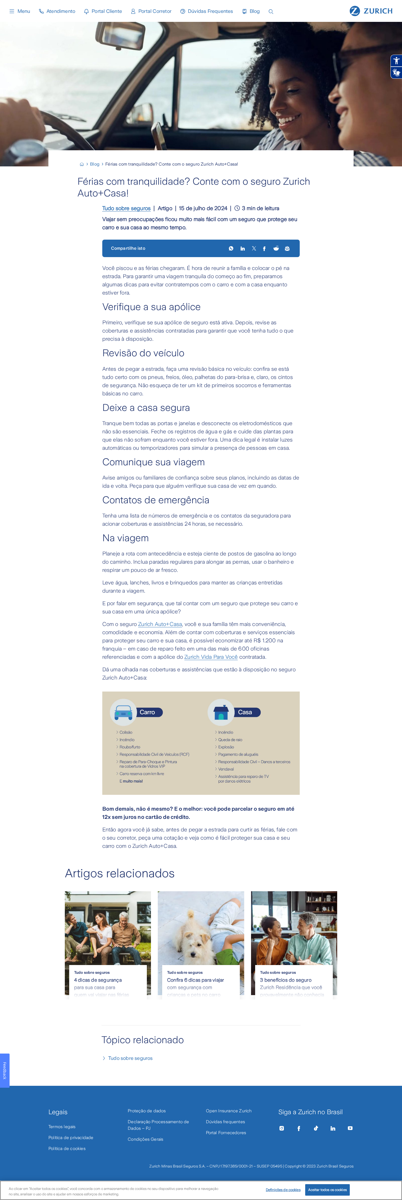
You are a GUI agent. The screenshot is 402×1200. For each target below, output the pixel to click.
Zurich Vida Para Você (211, 657)
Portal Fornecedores (226, 1132)
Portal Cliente (107, 11)
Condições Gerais (145, 1139)
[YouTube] (350, 1128)
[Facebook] (299, 1128)
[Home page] (371, 10)
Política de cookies (67, 1148)
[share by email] (287, 248)
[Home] (84, 164)
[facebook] (264, 248)
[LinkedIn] (243, 248)
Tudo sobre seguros (126, 208)
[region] (201, 1190)
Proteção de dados (147, 1110)
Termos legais (62, 1126)
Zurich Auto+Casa (160, 624)
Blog (255, 11)
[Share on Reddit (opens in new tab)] (276, 248)
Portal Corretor (154, 11)
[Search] (271, 11)
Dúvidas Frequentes (210, 11)
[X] (254, 248)
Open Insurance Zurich (229, 1110)
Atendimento (60, 11)
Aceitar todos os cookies (327, 1190)
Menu (24, 11)
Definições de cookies (283, 1190)
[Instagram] (281, 1128)
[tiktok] (316, 1128)
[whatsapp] (231, 248)
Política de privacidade (71, 1137)
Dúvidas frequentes (225, 1121)
